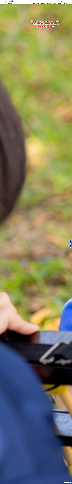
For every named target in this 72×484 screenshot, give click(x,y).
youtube (8, 3)
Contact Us (65, 3)
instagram (10, 3)
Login (65, 1)
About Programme (49, 3)
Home (33, 3)
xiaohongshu (11, 3)
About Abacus (42, 3)
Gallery (55, 3)
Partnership (59, 3)
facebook (9, 3)
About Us (37, 3)
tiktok (12, 3)
